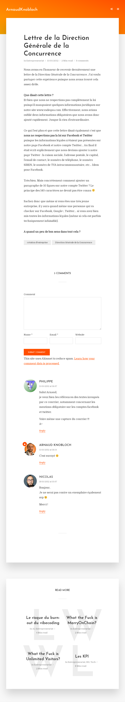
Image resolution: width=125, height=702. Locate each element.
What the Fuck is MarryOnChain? (81, 620)
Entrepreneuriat (35, 60)
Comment (29, 294)
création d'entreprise (37, 242)
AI (33, 629)
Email (54, 335)
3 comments (82, 60)
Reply (42, 430)
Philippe (46, 381)
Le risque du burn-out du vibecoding (43, 620)
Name (28, 335)
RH (88, 662)
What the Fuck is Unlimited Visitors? (43, 656)
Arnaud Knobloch (55, 445)
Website (79, 335)
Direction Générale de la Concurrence (73, 242)
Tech (93, 662)
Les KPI (82, 657)
